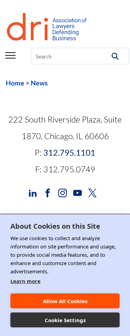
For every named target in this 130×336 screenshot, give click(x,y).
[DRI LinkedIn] (32, 192)
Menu (10, 55)
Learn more (25, 281)
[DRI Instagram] (62, 192)
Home (15, 83)
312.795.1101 (69, 152)
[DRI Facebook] (47, 192)
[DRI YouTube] (77, 192)
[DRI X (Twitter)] (92, 192)
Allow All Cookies (65, 301)
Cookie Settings (65, 320)
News (39, 83)
